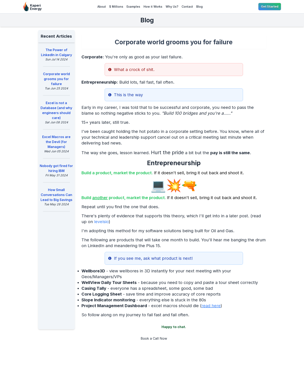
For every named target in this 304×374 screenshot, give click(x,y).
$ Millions (116, 6)
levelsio (101, 221)
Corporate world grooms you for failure (56, 79)
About (101, 6)
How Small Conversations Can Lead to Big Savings (56, 195)
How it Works (153, 6)
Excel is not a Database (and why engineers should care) (56, 110)
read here (211, 305)
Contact (187, 6)
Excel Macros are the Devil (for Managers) (56, 142)
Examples (133, 6)
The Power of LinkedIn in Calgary (56, 52)
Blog (199, 6)
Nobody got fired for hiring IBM (56, 168)
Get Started (269, 6)
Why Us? (172, 6)
